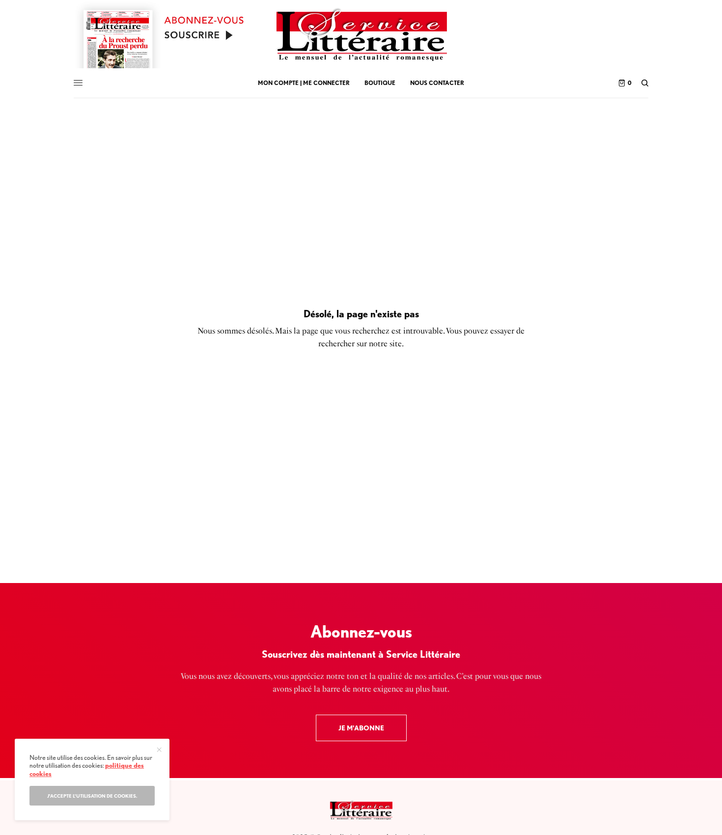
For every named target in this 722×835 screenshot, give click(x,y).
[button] (361, 728)
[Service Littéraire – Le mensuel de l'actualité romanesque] (361, 34)
